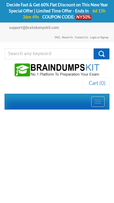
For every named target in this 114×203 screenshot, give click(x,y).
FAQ (57, 37)
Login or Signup (99, 37)
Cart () (95, 83)
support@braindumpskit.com (34, 28)
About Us (67, 37)
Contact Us (81, 37)
